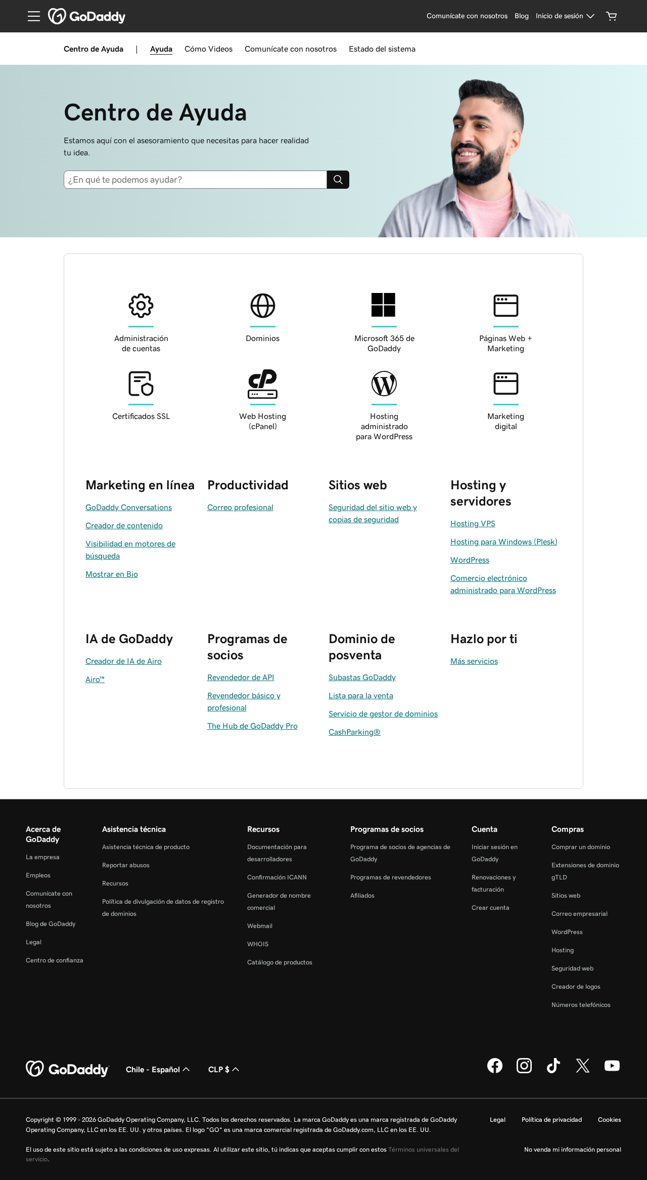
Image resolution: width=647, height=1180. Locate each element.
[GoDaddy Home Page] (68, 1069)
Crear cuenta (491, 907)
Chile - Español (153, 1069)
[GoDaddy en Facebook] (495, 1072)
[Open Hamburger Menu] (30, 16)
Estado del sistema (382, 49)
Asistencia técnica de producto (146, 847)
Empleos (38, 875)
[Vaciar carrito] (612, 16)
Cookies (609, 1119)
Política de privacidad (552, 1119)
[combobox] (199, 179)
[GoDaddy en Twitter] (583, 1072)
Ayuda (161, 49)
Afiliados (362, 895)
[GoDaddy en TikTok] (553, 1072)
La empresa (43, 857)
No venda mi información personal (572, 1149)
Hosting (562, 950)
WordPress (567, 932)
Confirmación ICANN (277, 877)
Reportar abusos (126, 865)
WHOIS (257, 944)
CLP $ (218, 1069)
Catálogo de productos (279, 962)
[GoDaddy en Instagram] (524, 1072)
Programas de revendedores (390, 877)
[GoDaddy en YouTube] (612, 1072)
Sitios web (565, 895)
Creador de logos (575, 986)
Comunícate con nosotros (291, 49)
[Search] (338, 180)
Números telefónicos (581, 1004)
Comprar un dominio (580, 847)
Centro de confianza (54, 960)
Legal (33, 942)
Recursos (115, 883)
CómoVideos (208, 49)
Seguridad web (572, 968)
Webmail (259, 925)
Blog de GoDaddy (50, 923)
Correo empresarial (579, 913)
